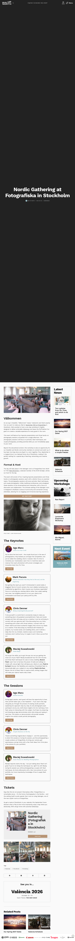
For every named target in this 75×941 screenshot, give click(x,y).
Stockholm (16, 868)
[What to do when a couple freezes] (62, 439)
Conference (47, 200)
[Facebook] (9, 876)
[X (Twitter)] (21, 876)
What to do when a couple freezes (62, 451)
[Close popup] (73, 936)
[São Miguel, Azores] (62, 526)
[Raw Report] (62, 488)
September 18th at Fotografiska (36, 425)
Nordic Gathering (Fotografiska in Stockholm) (37, 820)
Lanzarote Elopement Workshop (59, 518)
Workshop (25, 868)
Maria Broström (14, 470)
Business (7, 868)
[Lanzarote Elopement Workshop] (62, 505)
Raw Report (59, 499)
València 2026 (62, 563)
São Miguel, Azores (59, 538)
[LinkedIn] (44, 876)
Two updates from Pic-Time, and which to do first (61, 411)
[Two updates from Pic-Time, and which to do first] (62, 397)
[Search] (13, 3)
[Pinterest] (33, 876)
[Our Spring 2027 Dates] (15, 922)
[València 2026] (27, 893)
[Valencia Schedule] (39, 922)
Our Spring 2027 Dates (12, 932)
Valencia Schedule (35, 932)
